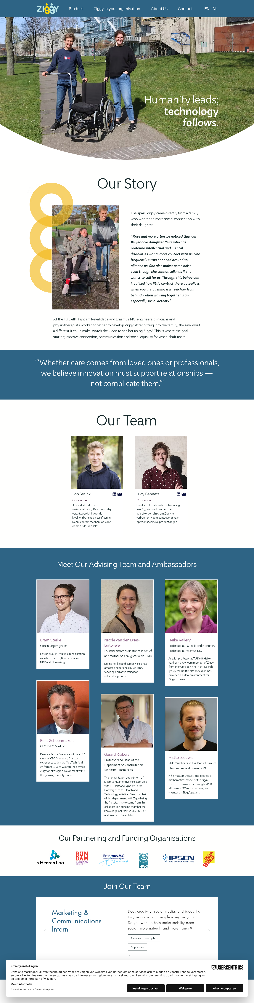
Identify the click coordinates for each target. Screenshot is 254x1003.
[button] (114, 305)
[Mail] (114, 494)
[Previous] (45, 931)
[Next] (209, 931)
